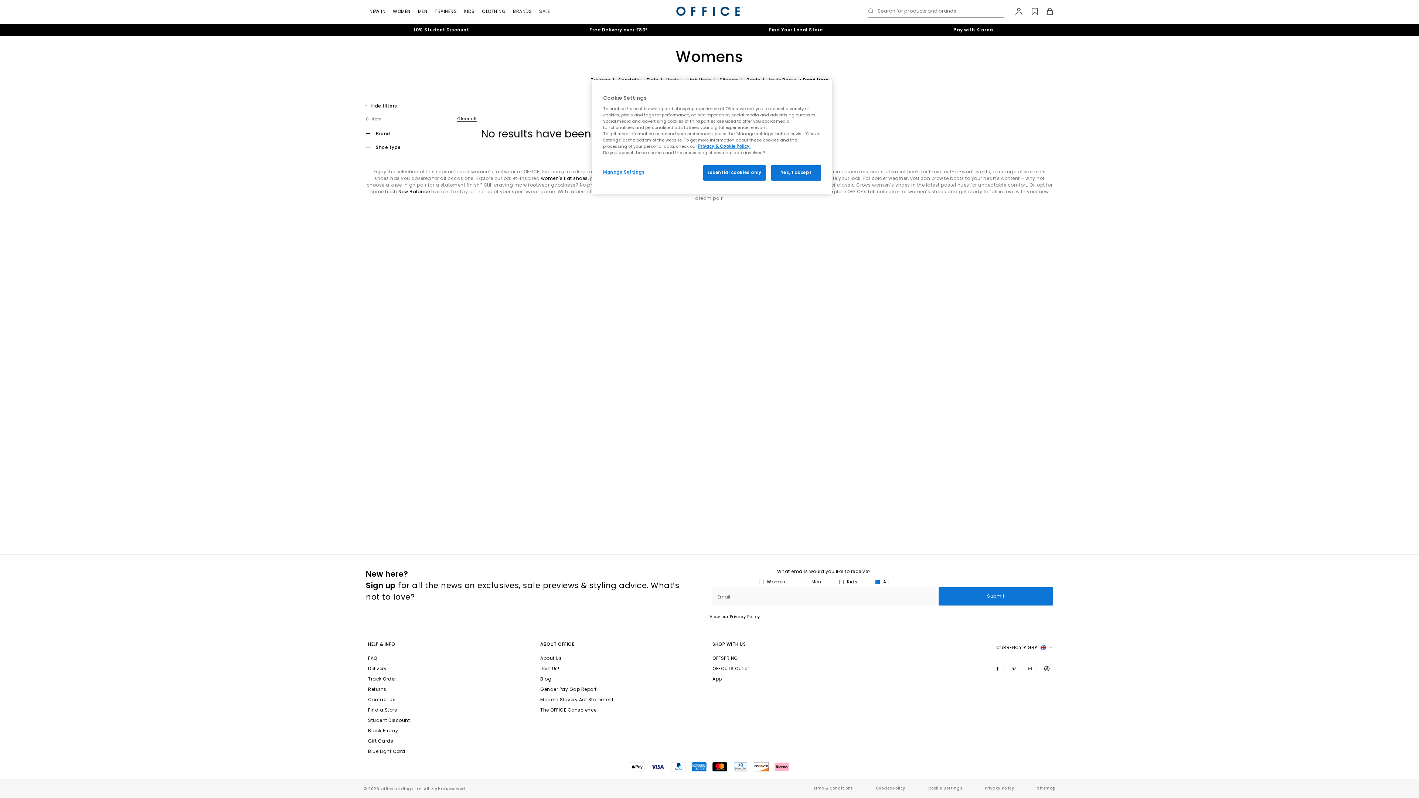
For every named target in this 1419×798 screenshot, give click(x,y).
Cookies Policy (890, 788)
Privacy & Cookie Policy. (724, 146)
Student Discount (389, 720)
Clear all (467, 119)
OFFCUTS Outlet (730, 668)
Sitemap (1046, 788)
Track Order (382, 679)
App (717, 679)
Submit (995, 596)
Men (423, 11)
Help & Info (381, 644)
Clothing (494, 11)
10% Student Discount (441, 30)
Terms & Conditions (832, 788)
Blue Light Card (386, 751)
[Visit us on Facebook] (999, 668)
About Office (557, 644)
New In (377, 11)
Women (402, 11)
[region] (712, 137)
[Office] (709, 11)
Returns (377, 689)
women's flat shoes (564, 178)
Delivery (377, 668)
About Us (551, 658)
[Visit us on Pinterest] (1015, 668)
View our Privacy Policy (735, 617)
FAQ (372, 658)
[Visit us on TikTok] (1048, 668)
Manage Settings (624, 172)
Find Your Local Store (796, 30)
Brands (522, 11)
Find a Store (382, 710)
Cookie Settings (945, 788)
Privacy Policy (999, 788)
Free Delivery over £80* (618, 30)
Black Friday (383, 730)
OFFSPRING (725, 658)
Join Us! (549, 668)
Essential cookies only (734, 172)
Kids (469, 11)
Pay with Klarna (973, 30)
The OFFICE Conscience (568, 710)
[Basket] (1045, 11)
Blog (545, 679)
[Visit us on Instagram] (1032, 668)
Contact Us (381, 699)
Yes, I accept (796, 172)
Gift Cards (380, 741)
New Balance (414, 191)
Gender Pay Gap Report (568, 689)
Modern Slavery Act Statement (576, 699)
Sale (544, 11)
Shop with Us (729, 644)
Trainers (446, 11)
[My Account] (1015, 11)
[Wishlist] (1030, 11)
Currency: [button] (1016, 647)
